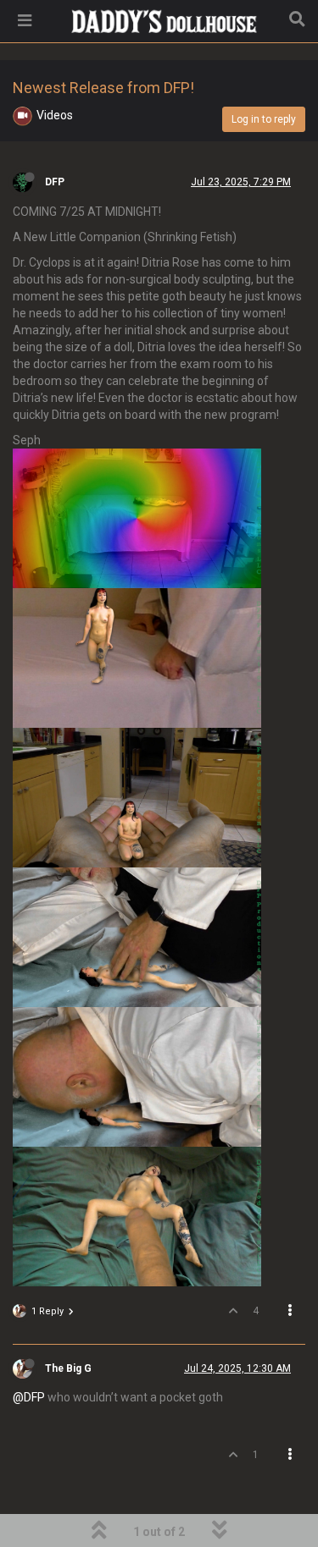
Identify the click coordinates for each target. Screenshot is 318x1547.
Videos (54, 115)
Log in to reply (264, 119)
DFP (54, 182)
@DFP (29, 1397)
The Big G (68, 1368)
